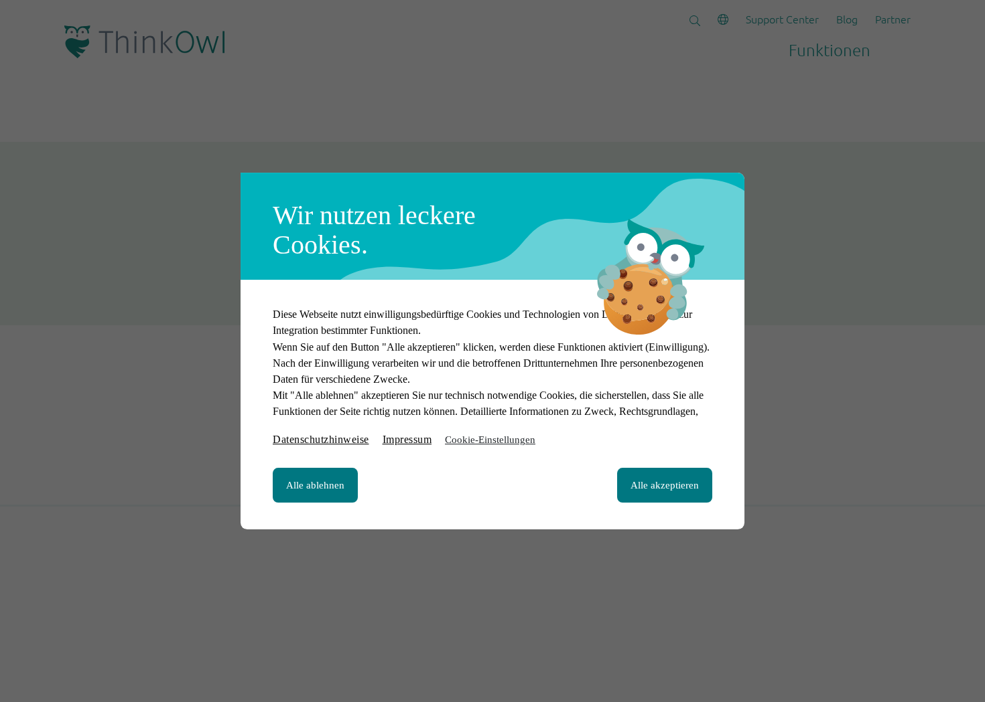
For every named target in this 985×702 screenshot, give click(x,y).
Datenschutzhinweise (321, 439)
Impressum (407, 439)
